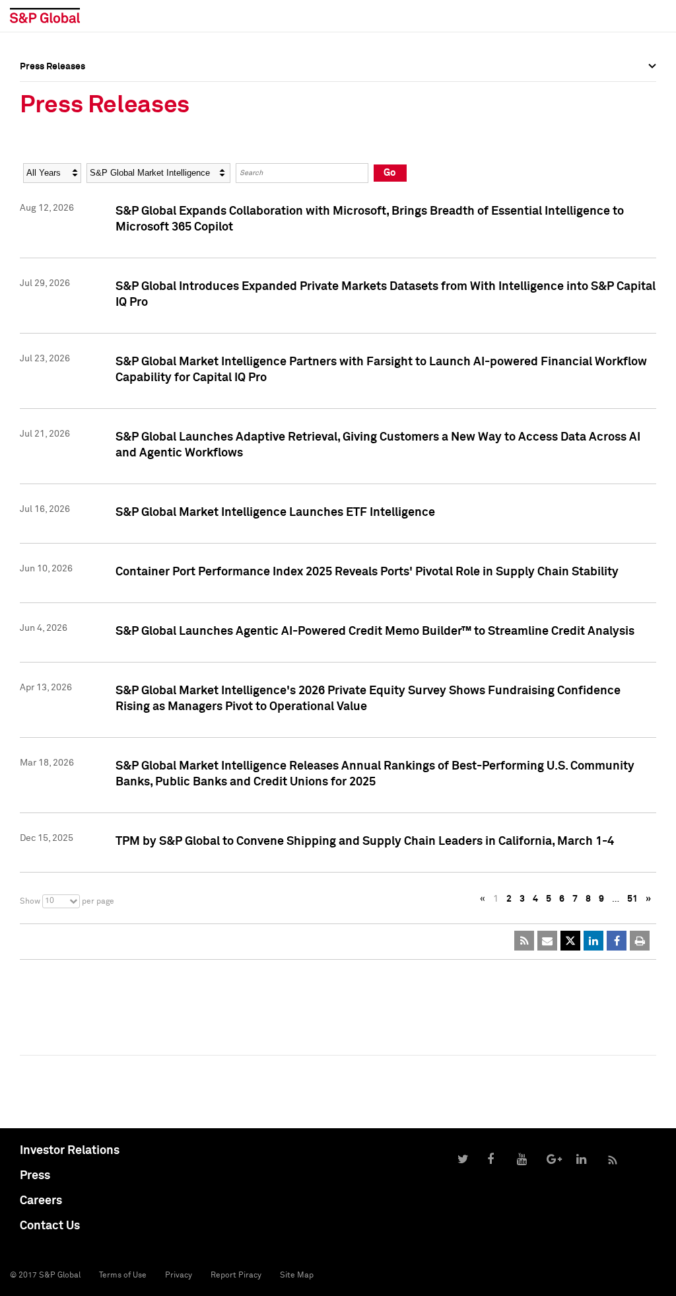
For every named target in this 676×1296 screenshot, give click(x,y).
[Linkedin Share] (593, 941)
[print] (640, 941)
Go (390, 173)
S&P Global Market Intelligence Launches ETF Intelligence (275, 513)
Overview (39, 95)
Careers (41, 1201)
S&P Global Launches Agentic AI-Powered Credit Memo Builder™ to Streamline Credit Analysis (375, 631)
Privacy (178, 1275)
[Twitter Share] (570, 941)
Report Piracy (236, 1275)
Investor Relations (69, 1151)
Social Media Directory (69, 133)
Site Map (297, 1275)
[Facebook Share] (616, 941)
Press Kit (39, 142)
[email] (547, 941)
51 (632, 899)
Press (35, 1176)
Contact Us (50, 1226)
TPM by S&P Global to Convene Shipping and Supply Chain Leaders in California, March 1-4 (365, 841)
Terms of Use (123, 1275)
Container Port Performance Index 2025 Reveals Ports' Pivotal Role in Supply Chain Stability (367, 572)
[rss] (524, 941)
